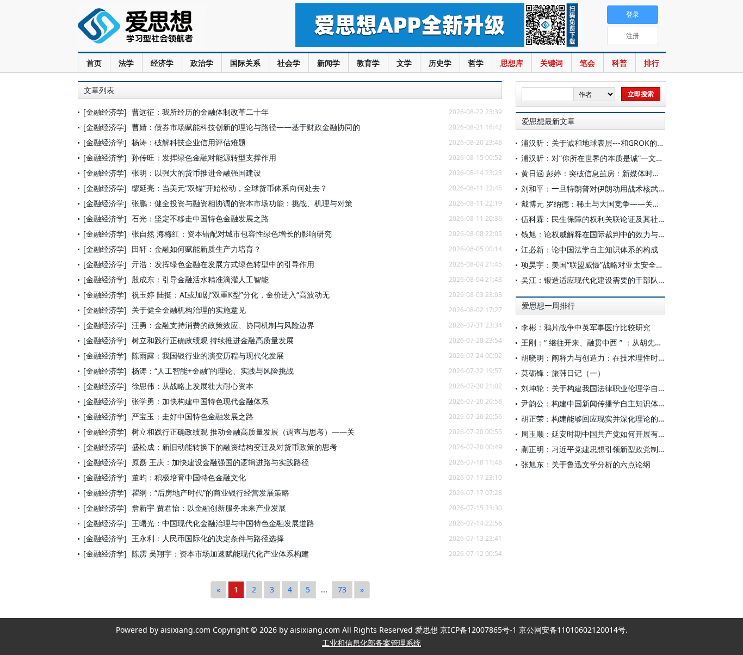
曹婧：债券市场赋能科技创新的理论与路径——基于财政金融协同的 (246, 127)
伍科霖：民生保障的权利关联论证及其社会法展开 (605, 219)
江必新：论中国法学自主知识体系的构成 (589, 249)
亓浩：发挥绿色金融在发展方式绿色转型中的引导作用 (223, 264)
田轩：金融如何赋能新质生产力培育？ (196, 249)
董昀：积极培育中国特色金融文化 (189, 477)
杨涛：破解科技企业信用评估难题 (189, 142)
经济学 (162, 63)
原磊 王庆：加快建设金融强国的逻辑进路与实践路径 (220, 462)
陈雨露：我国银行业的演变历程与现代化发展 (208, 355)
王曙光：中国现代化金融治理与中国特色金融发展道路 (223, 523)
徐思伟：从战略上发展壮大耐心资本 (192, 386)
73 (342, 589)
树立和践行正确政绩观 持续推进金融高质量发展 (213, 340)
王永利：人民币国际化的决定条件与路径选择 (208, 538)
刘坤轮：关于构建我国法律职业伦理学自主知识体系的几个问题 (627, 388)
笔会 (587, 63)
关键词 (551, 63)
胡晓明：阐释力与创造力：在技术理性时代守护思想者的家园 (624, 358)
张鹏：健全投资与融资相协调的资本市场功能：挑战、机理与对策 (242, 203)
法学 (126, 63)
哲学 (476, 63)
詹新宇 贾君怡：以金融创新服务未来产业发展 (209, 508)
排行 (651, 63)
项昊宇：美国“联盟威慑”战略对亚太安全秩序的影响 (607, 264)
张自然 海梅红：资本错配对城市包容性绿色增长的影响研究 (232, 233)
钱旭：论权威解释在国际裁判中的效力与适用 (597, 234)
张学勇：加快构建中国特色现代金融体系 (200, 401)
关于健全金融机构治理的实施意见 (189, 310)
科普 (619, 63)
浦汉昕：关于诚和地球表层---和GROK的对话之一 (604, 143)
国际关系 (245, 63)
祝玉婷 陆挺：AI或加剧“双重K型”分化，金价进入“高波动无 (231, 294)
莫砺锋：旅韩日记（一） (563, 373)
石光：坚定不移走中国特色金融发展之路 (200, 218)
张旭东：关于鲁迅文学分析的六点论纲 (586, 464)
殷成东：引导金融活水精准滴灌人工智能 (200, 279)
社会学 (288, 63)
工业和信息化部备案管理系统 (371, 643)
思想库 (511, 63)
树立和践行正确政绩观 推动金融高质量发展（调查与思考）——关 (243, 432)
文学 (404, 63)
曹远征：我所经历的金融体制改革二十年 (200, 112)
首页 (94, 63)
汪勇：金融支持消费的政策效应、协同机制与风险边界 (223, 325)
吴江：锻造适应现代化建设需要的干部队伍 (593, 280)
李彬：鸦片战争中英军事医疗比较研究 (586, 327)
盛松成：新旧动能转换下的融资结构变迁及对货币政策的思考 (234, 447)
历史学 (440, 63)
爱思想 (164, 27)
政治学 (201, 63)
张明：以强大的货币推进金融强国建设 (196, 173)
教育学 (368, 63)
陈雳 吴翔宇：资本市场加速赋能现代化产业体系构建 (220, 553)
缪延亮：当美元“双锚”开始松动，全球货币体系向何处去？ (229, 188)
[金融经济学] (105, 112)
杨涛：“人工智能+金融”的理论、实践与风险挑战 (213, 371)
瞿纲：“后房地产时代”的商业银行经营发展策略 (210, 492)
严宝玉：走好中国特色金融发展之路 (192, 416)
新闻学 (328, 63)
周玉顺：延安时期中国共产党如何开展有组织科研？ (608, 434)
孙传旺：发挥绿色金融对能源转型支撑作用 (204, 157)
